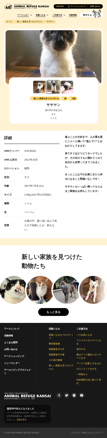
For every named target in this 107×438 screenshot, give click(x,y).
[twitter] (66, 395)
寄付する (80, 349)
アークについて (12, 329)
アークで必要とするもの (88, 363)
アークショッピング (14, 356)
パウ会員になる (84, 335)
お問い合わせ (11, 349)
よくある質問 (11, 342)
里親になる (41, 15)
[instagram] (74, 395)
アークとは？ (23, 15)
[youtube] (81, 395)
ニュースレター (12, 363)
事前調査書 (54, 343)
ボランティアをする (86, 369)
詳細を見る (21, 419)
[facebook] (59, 395)
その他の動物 (55, 360)
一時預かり (82, 374)
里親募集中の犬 (56, 349)
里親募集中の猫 (56, 354)
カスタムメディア (95, 433)
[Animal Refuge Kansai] (26, 6)
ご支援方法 (57, 15)
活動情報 (73, 15)
